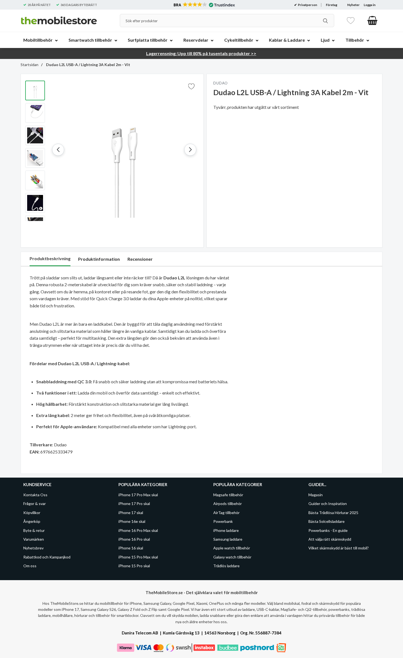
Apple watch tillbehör (231, 548)
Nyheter (353, 5)
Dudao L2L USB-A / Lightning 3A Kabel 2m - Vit (87, 64)
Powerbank (223, 521)
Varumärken (33, 539)
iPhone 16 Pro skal (134, 539)
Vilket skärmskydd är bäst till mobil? (338, 548)
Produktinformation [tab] (99, 259)
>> (201, 53)
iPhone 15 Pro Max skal (138, 557)
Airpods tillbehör (227, 503)
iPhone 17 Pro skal (134, 503)
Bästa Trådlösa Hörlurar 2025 (333, 512)
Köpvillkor (31, 512)
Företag (331, 5)
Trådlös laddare (226, 565)
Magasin (315, 494)
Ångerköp (31, 521)
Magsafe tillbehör (228, 494)
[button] (203, 5)
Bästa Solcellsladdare (326, 521)
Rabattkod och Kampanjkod (46, 557)
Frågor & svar (34, 503)
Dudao (220, 83)
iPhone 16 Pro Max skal (138, 530)
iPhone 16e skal (131, 521)
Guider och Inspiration (327, 503)
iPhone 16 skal (130, 548)
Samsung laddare (227, 539)
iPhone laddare (226, 530)
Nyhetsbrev (33, 548)
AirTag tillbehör (226, 512)
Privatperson (307, 5)
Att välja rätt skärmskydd (329, 539)
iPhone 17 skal (130, 512)
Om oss (29, 565)
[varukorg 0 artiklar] (372, 20)
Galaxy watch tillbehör (232, 557)
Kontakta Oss (35, 494)
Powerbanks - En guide (328, 530)
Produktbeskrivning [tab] (50, 258)
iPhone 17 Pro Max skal (138, 494)
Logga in (370, 5)
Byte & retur (34, 530)
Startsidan (29, 64)
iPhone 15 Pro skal (134, 565)
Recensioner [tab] (140, 259)
